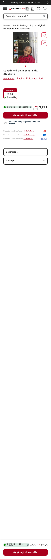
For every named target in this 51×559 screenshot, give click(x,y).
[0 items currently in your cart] (44, 9)
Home (6, 25)
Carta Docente (29, 135)
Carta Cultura (29, 131)
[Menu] (5, 9)
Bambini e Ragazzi (21, 25)
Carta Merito (28, 139)
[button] (44, 43)
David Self (8, 78)
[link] (27, 9)
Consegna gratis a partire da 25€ (25, 2)
